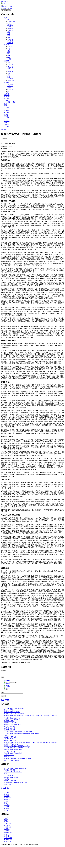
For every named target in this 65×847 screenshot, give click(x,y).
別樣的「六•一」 (9, 755)
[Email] (6, 688)
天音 (5, 70)
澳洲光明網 (7, 827)
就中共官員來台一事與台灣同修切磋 (15, 768)
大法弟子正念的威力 (10, 781)
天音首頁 (10, 71)
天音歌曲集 (10, 80)
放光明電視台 (8, 832)
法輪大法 (6, 818)
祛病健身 (6, 796)
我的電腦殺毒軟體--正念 (11, 777)
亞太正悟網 (7, 825)
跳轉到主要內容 (5, 1)
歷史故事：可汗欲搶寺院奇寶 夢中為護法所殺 (17, 758)
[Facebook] (7, 680)
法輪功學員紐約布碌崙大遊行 (13, 749)
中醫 (8, 52)
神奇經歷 (6, 801)
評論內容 (3, 670)
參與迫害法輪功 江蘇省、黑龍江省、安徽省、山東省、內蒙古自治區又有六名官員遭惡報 (30, 742)
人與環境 (6, 82)
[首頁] (3, 3)
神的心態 (6, 779)
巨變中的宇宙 (11, 102)
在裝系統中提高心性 (10, 737)
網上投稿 (6, 112)
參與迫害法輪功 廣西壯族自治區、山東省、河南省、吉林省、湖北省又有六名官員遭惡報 (30, 715)
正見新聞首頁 (11, 21)
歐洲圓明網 (7, 823)
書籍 (5, 105)
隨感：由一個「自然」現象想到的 (14, 713)
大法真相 (6, 61)
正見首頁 (6, 121)
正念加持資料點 (9, 775)
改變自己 (6, 756)
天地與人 (10, 87)
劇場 (5, 104)
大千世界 (10, 39)
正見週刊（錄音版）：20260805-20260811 (16, 747)
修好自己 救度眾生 (9, 726)
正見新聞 (6, 19)
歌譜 (8, 77)
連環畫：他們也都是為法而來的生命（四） (17, 746)
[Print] (6, 689)
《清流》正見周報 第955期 (12, 719)
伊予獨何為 (7, 717)
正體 (2, 129)
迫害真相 (6, 806)
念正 (5, 773)
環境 (8, 32)
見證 (8, 62)
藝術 (8, 34)
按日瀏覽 (6, 110)
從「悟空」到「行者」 (11, 751)
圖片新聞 (10, 41)
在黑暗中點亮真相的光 (11, 744)
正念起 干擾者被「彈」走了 (13, 772)
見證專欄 (10, 68)
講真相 (6, 810)
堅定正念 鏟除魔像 (9, 770)
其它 (8, 91)
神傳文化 (6, 44)
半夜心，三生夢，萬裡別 (11, 760)
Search (2, 692)
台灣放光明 (7, 834)
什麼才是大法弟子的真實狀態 (13, 753)
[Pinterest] (7, 686)
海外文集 (10, 66)
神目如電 (6, 808)
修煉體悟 (6, 799)
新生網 (6, 821)
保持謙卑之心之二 (9, 739)
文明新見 (6, 95)
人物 (8, 50)
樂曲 (8, 75)
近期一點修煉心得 (9, 728)
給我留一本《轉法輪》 (11, 722)
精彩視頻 (10, 43)
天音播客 (6, 117)
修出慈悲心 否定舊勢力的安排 (13, 724)
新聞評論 (10, 25)
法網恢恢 (6, 829)
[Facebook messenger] (10, 682)
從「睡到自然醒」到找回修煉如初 (14, 708)
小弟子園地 (7, 797)
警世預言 (6, 98)
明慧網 (6, 820)
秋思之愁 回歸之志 (9, 730)
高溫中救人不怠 (9, 721)
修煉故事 (6, 794)
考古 (8, 37)
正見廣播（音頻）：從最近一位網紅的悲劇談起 (18, 731)
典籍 (8, 57)
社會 (8, 23)
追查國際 (6, 830)
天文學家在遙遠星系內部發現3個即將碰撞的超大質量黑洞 (21, 733)
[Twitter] (6, 685)
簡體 (5, 129)
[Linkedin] (7, 683)
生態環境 (10, 89)
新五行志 (10, 28)
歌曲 (8, 73)
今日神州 (10, 59)
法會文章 (6, 126)
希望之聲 (6, 836)
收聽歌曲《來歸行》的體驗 (12, 712)
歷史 (8, 48)
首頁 (5, 18)
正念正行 (6, 805)
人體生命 (10, 30)
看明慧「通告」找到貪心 (11, 740)
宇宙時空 (6, 100)
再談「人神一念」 (9, 784)
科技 (8, 53)
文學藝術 (6, 96)
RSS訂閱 (6, 116)
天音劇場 (10, 78)
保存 (2, 677)
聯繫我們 (6, 114)
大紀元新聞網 (8, 838)
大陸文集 (10, 64)
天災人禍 (10, 86)
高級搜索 (5, 700)
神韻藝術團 (7, 841)
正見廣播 (6, 107)
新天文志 (10, 26)
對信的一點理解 (9, 710)
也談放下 (6, 735)
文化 (8, 35)
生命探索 (6, 93)
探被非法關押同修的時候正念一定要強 (15, 782)
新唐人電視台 (8, 839)
